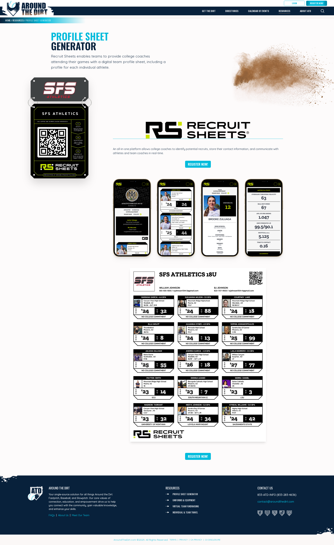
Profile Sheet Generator (185, 494)
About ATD (305, 11)
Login (294, 3)
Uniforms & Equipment (184, 500)
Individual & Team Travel (185, 512)
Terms (173, 539)
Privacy (183, 539)
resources (18, 20)
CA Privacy (196, 539)
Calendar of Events (258, 11)
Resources (284, 11)
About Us (63, 515)
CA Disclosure (212, 539)
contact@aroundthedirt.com (275, 501)
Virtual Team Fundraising (186, 506)
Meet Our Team (80, 515)
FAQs (52, 515)
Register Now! (316, 3)
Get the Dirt (209, 11)
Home (8, 20)
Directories (231, 11)
